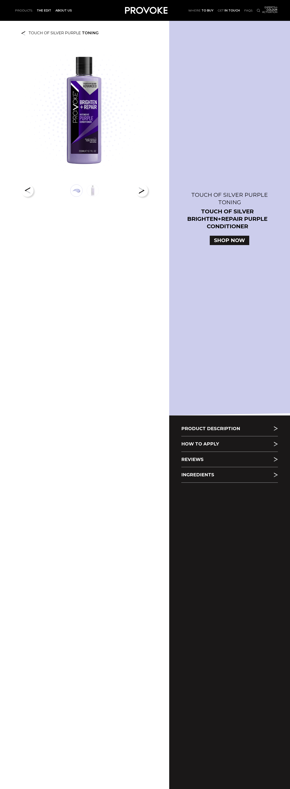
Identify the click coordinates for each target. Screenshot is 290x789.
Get (229, 10)
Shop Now (229, 240)
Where (200, 10)
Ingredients (197, 474)
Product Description (210, 428)
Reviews (192, 459)
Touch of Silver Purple (62, 33)
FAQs (248, 10)
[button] (27, 190)
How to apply (200, 444)
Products (23, 10)
